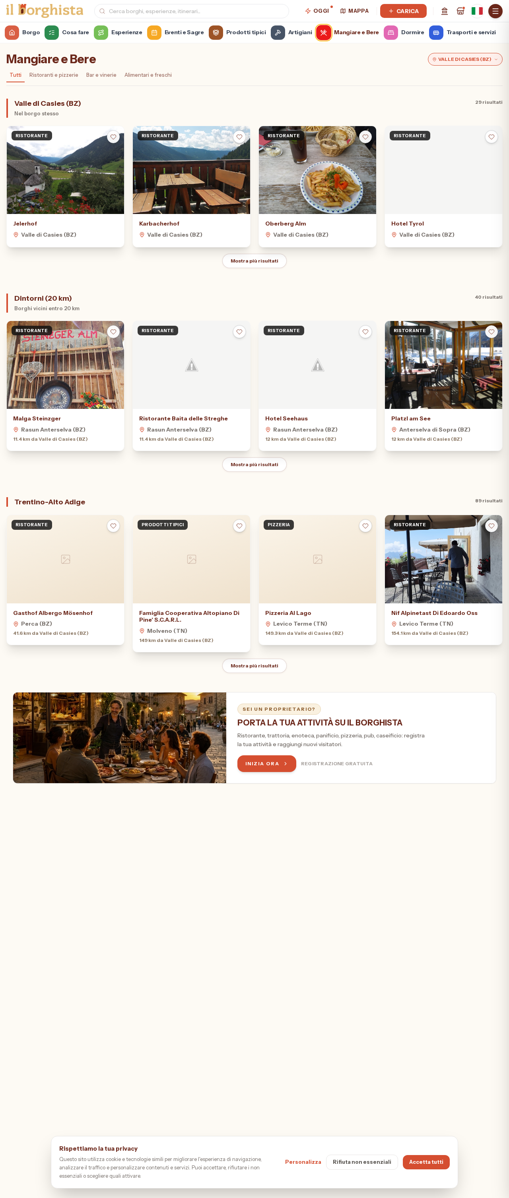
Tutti (15, 75)
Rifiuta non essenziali (362, 1162)
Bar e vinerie (101, 75)
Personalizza (303, 1162)
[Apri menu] (495, 11)
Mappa (358, 11)
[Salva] (113, 136)
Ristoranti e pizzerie (53, 75)
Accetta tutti (426, 1162)
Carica (407, 11)
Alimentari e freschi (148, 75)
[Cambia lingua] (477, 11)
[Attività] (460, 11)
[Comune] (444, 11)
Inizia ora (262, 763)
